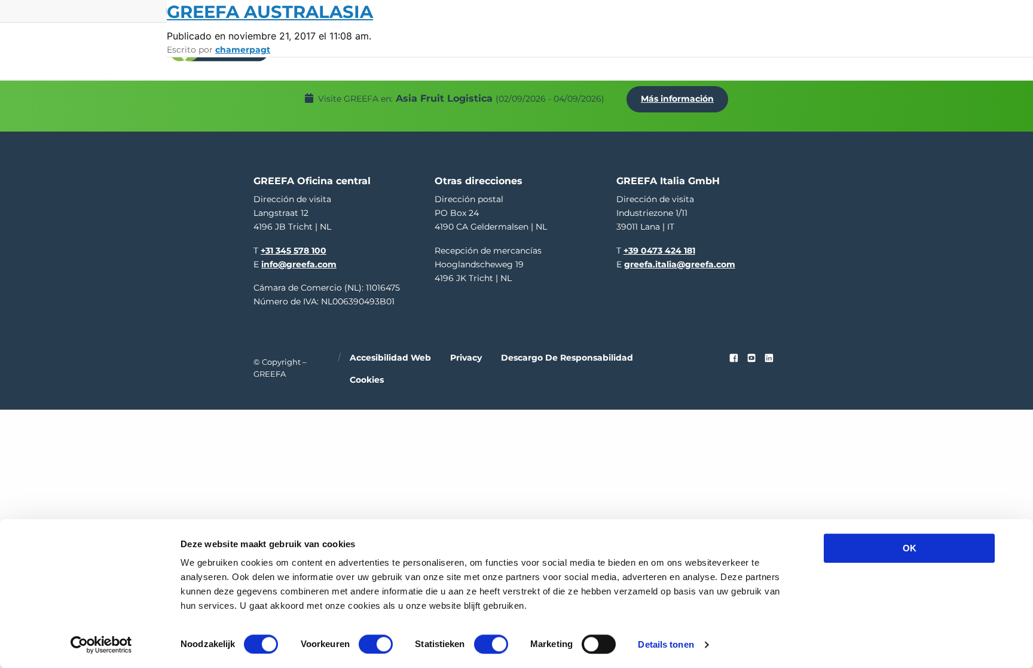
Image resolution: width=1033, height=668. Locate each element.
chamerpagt (242, 49)
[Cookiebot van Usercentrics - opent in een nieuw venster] (101, 645)
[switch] (376, 644)
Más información (677, 98)
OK (909, 548)
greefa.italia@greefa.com (679, 264)
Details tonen (665, 644)
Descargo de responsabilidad (567, 357)
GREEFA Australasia (270, 11)
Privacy (466, 357)
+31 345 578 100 (293, 250)
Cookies (367, 379)
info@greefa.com (299, 264)
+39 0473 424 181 (659, 250)
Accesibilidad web (390, 357)
